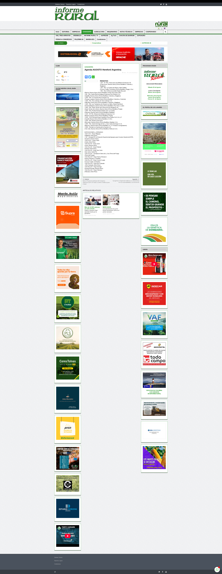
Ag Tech (113, 35)
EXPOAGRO (141, 35)
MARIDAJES (90, 39)
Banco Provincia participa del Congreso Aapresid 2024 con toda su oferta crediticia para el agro (96, 182)
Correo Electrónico (133, 72)
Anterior (87, 179)
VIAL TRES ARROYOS (63, 35)
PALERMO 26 (78, 39)
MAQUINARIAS (112, 31)
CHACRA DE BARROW (126, 35)
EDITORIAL (66, 31)
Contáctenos (81, 4)
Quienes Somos (59, 4)
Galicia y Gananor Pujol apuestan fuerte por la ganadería (92, 210)
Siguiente (134, 179)
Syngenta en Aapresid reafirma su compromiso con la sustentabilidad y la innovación (126, 181)
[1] (217, 570)
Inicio (57, 31)
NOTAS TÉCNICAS (126, 31)
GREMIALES (77, 35)
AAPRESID (104, 35)
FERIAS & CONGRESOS (64, 39)
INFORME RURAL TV (91, 35)
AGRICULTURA (99, 31)
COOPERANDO (151, 31)
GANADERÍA (87, 31)
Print (125, 72)
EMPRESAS (76, 31)
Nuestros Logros (71, 4)
